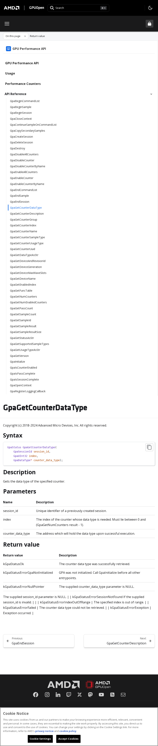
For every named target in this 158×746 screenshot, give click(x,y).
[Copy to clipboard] (149, 447)
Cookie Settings (40, 738)
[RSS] (112, 694)
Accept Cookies (68, 738)
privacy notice (44, 731)
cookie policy (67, 731)
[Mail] (123, 694)
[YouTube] (101, 694)
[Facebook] (36, 695)
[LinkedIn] (58, 694)
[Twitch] (68, 694)
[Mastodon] (90, 694)
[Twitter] (79, 694)
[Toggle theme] (150, 8)
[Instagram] (47, 694)
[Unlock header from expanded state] (149, 24)
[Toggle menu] (7, 24)
